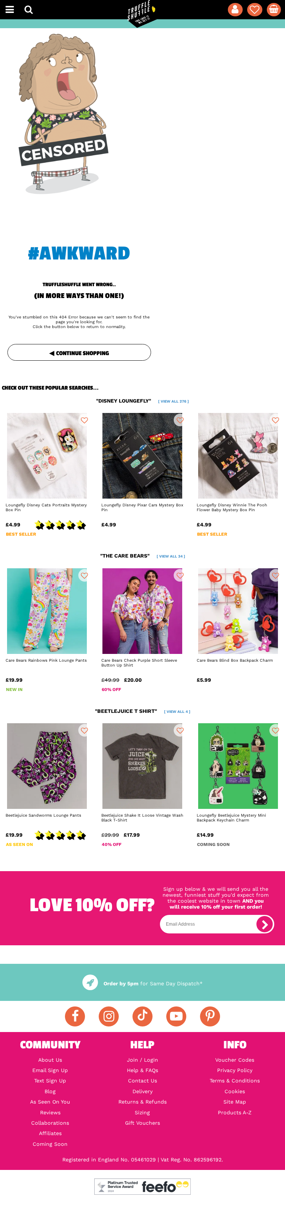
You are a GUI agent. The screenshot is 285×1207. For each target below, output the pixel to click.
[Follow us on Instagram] (109, 1016)
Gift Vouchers (142, 1122)
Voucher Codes (234, 1059)
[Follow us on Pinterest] (210, 1016)
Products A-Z (235, 1112)
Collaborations (50, 1122)
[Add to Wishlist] (84, 420)
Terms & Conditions (235, 1080)
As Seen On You (50, 1101)
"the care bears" (142, 556)
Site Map (234, 1101)
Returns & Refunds (142, 1101)
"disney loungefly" (142, 401)
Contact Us (142, 1080)
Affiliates (50, 1133)
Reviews (50, 1112)
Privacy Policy (234, 1070)
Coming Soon (50, 1144)
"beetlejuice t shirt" (142, 711)
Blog (50, 1091)
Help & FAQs (142, 1070)
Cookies (235, 1091)
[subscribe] (264, 924)
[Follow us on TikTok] (142, 1016)
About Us (50, 1059)
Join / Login (142, 1059)
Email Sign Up (50, 1070)
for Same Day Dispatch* (153, 983)
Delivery (142, 1091)
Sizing (142, 1112)
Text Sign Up (50, 1080)
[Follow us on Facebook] (75, 1016)
